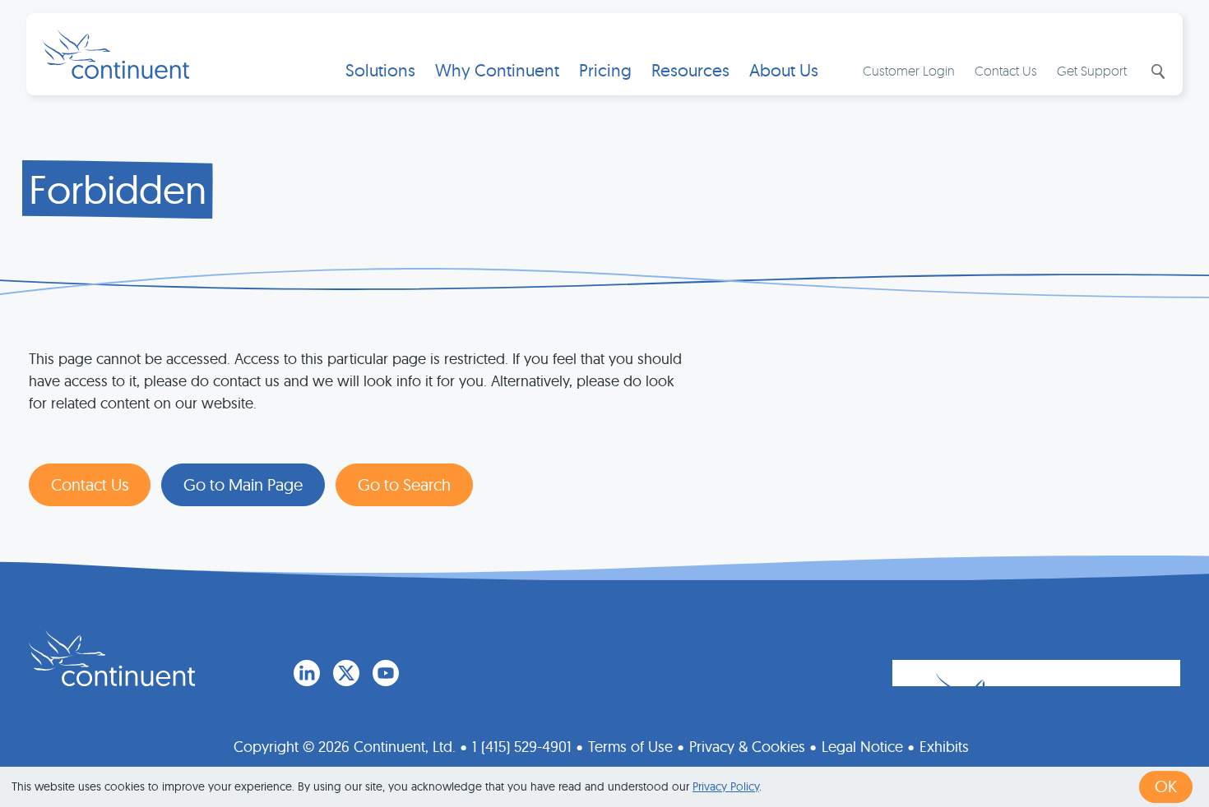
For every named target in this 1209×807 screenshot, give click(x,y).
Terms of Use (630, 746)
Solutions (380, 70)
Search (1156, 71)
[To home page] (112, 658)
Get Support (1092, 70)
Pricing (605, 70)
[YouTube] (386, 673)
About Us (783, 70)
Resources (690, 70)
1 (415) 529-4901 (522, 746)
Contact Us (1006, 70)
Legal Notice (862, 746)
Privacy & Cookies (747, 746)
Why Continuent (497, 70)
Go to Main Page (243, 484)
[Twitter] (346, 673)
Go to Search (404, 484)
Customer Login (909, 70)
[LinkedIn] (307, 673)
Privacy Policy (726, 786)
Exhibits (944, 746)
